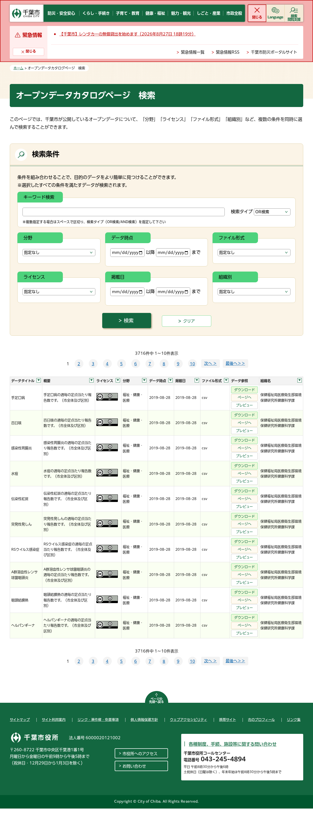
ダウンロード (244, 390)
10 (192, 364)
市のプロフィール (261, 719)
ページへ (244, 397)
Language (275, 17)
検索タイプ (242, 211)
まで (196, 252)
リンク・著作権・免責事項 (98, 719)
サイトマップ (20, 719)
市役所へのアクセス (140, 754)
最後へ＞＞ (235, 363)
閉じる (257, 17)
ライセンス (34, 277)
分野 (27, 238)
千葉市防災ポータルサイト (274, 52)
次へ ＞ (210, 363)
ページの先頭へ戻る (156, 700)
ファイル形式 (232, 238)
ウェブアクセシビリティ (188, 719)
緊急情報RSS (227, 52)
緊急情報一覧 (192, 52)
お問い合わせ (134, 766)
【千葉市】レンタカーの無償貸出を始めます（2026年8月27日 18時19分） (127, 34)
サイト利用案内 (54, 719)
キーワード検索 (38, 197)
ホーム (18, 68)
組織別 (225, 277)
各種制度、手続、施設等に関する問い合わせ (233, 744)
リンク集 (294, 719)
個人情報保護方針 (144, 719)
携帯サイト (227, 719)
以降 (150, 252)
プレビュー (244, 405)
